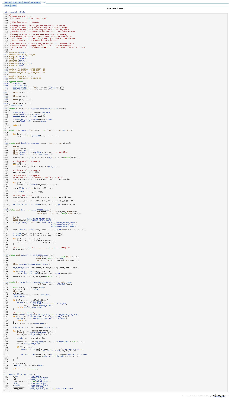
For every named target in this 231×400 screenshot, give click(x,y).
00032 (5, 71)
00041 (5, 87)
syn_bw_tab (55, 351)
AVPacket (61, 284)
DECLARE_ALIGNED (20, 87)
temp (21, 264)
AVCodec (12, 374)
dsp (25, 85)
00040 (5, 85)
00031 (5, 69)
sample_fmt (24, 114)
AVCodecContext (51, 109)
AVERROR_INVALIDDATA (33, 307)
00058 (5, 103)
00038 (5, 82)
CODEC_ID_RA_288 (37, 380)
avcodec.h (23, 53)
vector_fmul (29, 230)
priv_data (45, 112)
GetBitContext (19, 297)
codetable (33, 185)
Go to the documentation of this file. (13, 12)
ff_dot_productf (33, 136)
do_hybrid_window (28, 210)
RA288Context (17, 105)
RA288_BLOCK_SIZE (46, 315)
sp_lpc (57, 204)
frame (49, 120)
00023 (5, 55)
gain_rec (71, 354)
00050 (5, 96)
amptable (33, 333)
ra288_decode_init (36, 109)
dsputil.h (23, 65)
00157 (5, 255)
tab (61, 259)
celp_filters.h (25, 64)
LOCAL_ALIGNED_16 (21, 222)
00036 (5, 78)
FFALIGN (52, 87)
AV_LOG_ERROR (36, 302)
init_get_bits (19, 327)
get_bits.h (24, 56)
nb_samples (30, 315)
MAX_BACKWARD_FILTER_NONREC (63, 226)
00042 (5, 89)
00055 (5, 100)
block (22, 152)
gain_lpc (51, 166)
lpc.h (21, 60)
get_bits (42, 333)
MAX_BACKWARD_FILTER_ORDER (39, 219)
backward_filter (28, 255)
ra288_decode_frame (28, 282)
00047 (5, 92)
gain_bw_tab (58, 356)
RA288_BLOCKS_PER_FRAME (67, 315)
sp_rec (68, 349)
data (69, 282)
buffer (26, 150)
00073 (5, 130)
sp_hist (37, 152)
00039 (5, 83)
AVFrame (16, 83)
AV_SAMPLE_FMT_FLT (40, 114)
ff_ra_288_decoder (25, 374)
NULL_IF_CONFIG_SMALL (40, 389)
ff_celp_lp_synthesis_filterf (26, 204)
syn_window (77, 349)
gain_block (24, 154)
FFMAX (21, 192)
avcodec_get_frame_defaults (25, 120)
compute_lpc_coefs (26, 271)
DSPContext (18, 85)
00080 (5, 143)
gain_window (82, 354)
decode (24, 143)
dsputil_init (19, 116)
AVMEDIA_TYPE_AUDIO (39, 378)
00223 (5, 374)
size (36, 289)
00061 (5, 109)
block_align (45, 306)
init (16, 383)
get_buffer (35, 316)
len (63, 130)
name (16, 376)
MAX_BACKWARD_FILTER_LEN (62, 224)
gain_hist (43, 154)
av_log (20, 302)
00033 (5, 73)
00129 (5, 210)
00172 (5, 282)
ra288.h (22, 58)
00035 (5, 76)
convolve (25, 130)
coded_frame (25, 121)
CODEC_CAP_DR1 (36, 387)
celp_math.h (24, 62)
